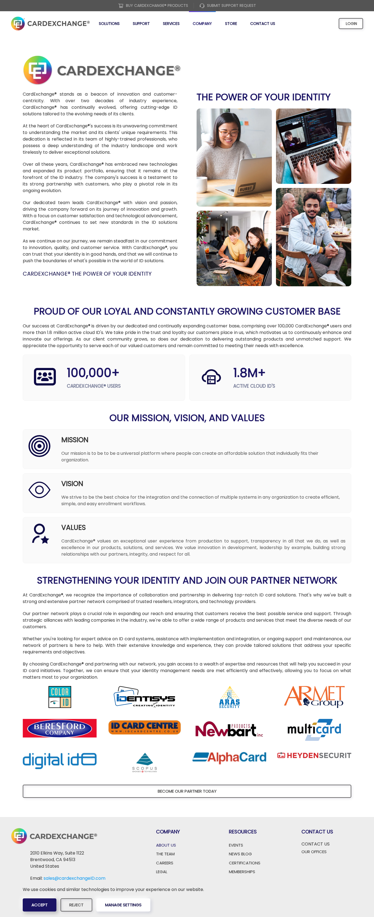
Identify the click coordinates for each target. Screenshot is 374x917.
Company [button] (202, 23)
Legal (161, 872)
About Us (166, 845)
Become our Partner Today (187, 791)
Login (351, 23)
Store (231, 23)
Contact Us (262, 23)
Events (236, 845)
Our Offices (314, 852)
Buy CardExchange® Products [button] (157, 5)
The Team (165, 854)
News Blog (240, 854)
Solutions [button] (109, 23)
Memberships (242, 872)
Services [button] (171, 23)
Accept (39, 905)
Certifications (244, 863)
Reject (76, 905)
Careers (164, 863)
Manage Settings (123, 905)
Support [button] (141, 23)
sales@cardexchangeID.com (74, 878)
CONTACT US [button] (315, 844)
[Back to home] (50, 23)
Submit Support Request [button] (231, 5)
